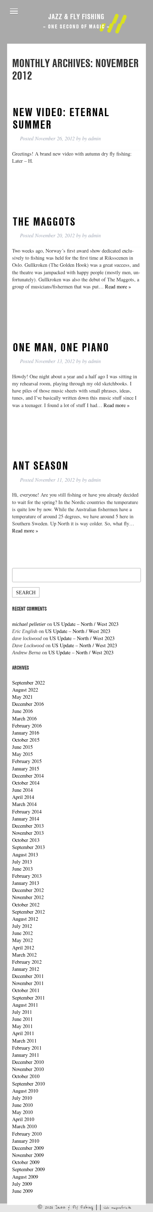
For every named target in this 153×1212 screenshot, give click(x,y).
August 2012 (25, 918)
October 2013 (25, 840)
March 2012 (24, 954)
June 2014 (22, 789)
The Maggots (44, 221)
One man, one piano (61, 347)
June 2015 (22, 746)
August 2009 (25, 1176)
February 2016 (27, 725)
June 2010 (22, 1105)
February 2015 (27, 761)
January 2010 (25, 1140)
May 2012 (22, 940)
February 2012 (27, 961)
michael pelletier (29, 624)
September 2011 (28, 997)
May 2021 (22, 696)
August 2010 (25, 1090)
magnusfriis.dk (121, 1207)
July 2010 (22, 1097)
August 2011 (25, 1004)
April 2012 (23, 947)
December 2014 (28, 775)
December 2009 (28, 1148)
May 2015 (22, 754)
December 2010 (28, 1062)
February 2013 (27, 875)
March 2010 (24, 1126)
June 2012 (22, 933)
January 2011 (25, 1054)
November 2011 (28, 983)
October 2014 (25, 782)
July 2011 (22, 1011)
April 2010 (23, 1119)
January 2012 (25, 968)
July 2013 (22, 861)
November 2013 (28, 832)
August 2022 (25, 689)
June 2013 (22, 868)
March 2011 (24, 1040)
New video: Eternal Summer (61, 118)
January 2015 (25, 768)
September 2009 (28, 1169)
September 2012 (28, 911)
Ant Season (41, 465)
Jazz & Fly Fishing (76, 16)
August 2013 (25, 854)
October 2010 (25, 1076)
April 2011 (23, 1033)
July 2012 (22, 925)
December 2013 (28, 825)
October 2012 (25, 904)
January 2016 (25, 732)
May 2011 (22, 1026)
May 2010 (22, 1112)
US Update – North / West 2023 (85, 624)
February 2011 (27, 1047)
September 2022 (28, 682)
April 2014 (23, 797)
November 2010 (28, 1069)
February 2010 (27, 1133)
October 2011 (25, 990)
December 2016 (28, 703)
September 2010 (28, 1083)
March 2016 (24, 718)
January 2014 (25, 818)
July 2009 (22, 1183)
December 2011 (28, 976)
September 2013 (28, 847)
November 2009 (28, 1155)
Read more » (118, 286)
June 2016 (22, 711)
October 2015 (25, 739)
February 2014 (27, 811)
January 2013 (25, 883)
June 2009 (22, 1190)
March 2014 (24, 804)
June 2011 (22, 1019)
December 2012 (28, 890)
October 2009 (25, 1162)
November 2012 (28, 897)
